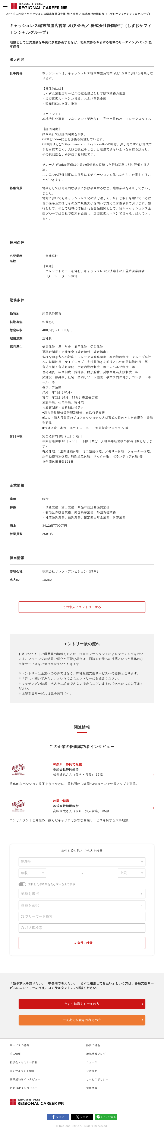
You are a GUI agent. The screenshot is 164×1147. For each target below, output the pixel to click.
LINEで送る (108, 1116)
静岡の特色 (93, 1045)
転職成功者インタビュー (25, 1079)
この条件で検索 (82, 942)
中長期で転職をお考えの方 (82, 1020)
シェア (60, 1116)
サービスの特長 (19, 1045)
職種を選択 (30, 905)
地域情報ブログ (96, 1053)
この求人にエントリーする (82, 607)
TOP (7, 13)
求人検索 (18, 13)
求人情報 (15, 1053)
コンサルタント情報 (22, 1070)
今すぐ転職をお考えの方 (82, 1003)
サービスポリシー (97, 1079)
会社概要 (91, 1070)
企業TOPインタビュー (24, 1087)
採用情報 (91, 1087)
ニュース (91, 1062)
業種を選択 (30, 893)
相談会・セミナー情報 (24, 1062)
